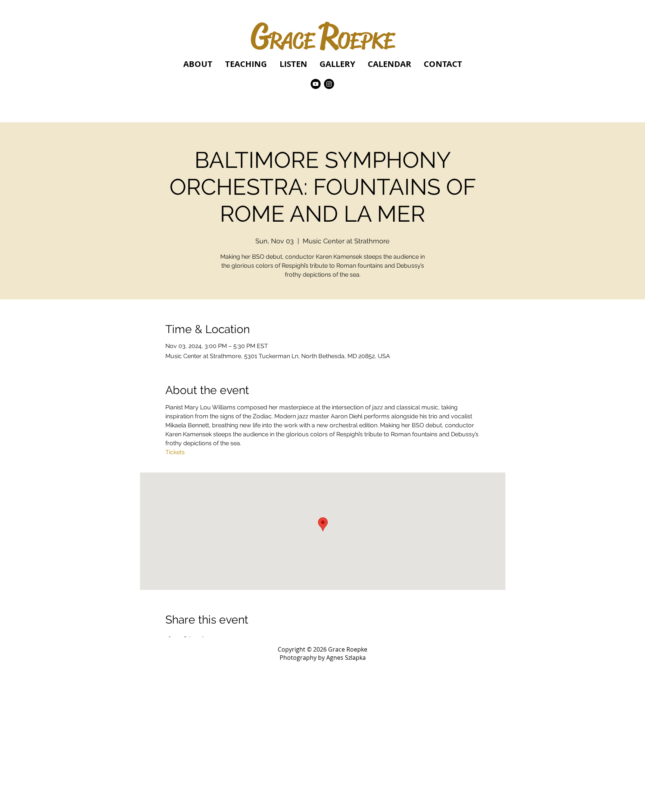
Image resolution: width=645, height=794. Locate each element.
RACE (291, 41)
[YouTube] (316, 84)
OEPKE (366, 41)
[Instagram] (329, 84)
